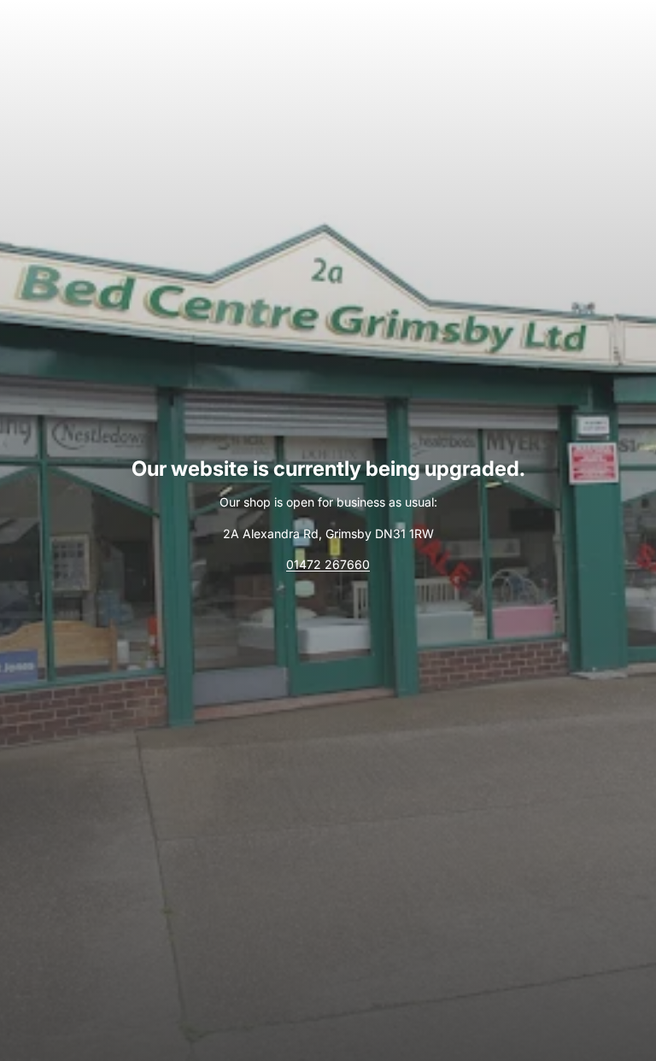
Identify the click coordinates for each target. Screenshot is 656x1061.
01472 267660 (328, 564)
